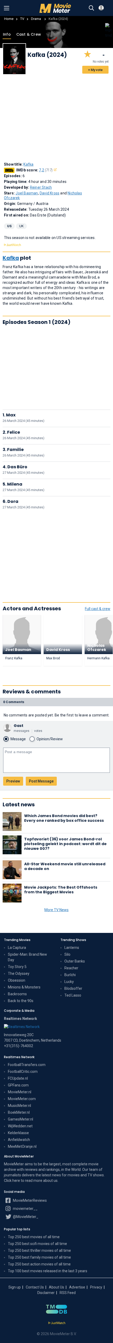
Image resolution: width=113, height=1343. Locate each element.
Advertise (77, 1287)
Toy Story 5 (17, 967)
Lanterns (71, 947)
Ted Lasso (72, 995)
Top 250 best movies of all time (34, 1237)
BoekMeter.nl (19, 1112)
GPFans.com (18, 1085)
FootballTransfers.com (26, 1065)
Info (7, 34)
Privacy (96, 1287)
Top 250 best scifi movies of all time (37, 1244)
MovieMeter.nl (19, 1092)
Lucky (69, 982)
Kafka (28, 164)
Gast (18, 725)
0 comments (13, 702)
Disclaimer (46, 1293)
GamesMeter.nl (20, 1119)
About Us (56, 1287)
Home (8, 19)
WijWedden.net (20, 1126)
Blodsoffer (73, 988)
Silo (67, 954)
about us (50, 1180)
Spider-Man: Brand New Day (27, 957)
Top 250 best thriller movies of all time (39, 1250)
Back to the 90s (20, 1001)
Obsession (16, 980)
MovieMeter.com (22, 1099)
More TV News (56, 910)
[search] (91, 8)
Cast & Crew (28, 34)
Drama (36, 19)
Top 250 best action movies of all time (39, 1264)
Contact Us (35, 1287)
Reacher (71, 968)
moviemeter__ (25, 1208)
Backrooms (17, 994)
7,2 (46, 170)
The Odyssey (18, 973)
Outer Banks (74, 961)
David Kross (49, 193)
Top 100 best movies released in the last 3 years (47, 1271)
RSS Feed (68, 1293)
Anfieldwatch (19, 1140)
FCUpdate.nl (18, 1078)
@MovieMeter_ (25, 1217)
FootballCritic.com (23, 1071)
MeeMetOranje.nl (22, 1146)
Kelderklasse (18, 1133)
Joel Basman (27, 193)
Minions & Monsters (24, 987)
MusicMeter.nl (19, 1105)
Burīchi (70, 975)
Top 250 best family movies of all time (39, 1257)
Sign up (14, 1287)
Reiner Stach (41, 187)
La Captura (17, 947)
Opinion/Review (50, 739)
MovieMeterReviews (29, 1200)
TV (22, 19)
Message (18, 739)
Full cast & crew (97, 609)
